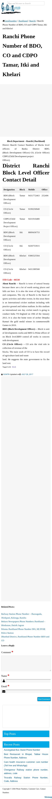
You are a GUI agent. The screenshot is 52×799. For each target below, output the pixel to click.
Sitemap (48, 797)
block (14, 367)
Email (5, 686)
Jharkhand (23, 21)
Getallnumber (11, 21)
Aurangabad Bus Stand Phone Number (22, 750)
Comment (7, 652)
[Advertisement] (26, 110)
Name (5, 676)
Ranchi (32, 21)
